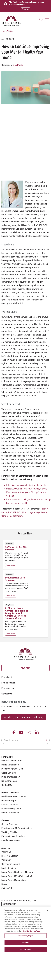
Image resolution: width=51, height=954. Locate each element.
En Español (6, 888)
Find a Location (8, 682)
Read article (25, 554)
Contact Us (6, 693)
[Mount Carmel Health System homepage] (11, 25)
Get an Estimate (8, 773)
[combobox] (25, 740)
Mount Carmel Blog (10, 812)
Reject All (25, 943)
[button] (47, 19)
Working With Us (9, 832)
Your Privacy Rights (25, 936)
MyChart (25, 667)
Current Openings (9, 824)
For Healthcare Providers (13, 836)
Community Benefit (10, 864)
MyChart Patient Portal (11, 760)
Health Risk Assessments (13, 796)
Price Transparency (10, 777)
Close (24, 9)
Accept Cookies (26, 949)
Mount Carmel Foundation (13, 880)
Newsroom (6, 884)
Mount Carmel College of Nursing (17, 872)
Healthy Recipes (9, 800)
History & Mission (9, 856)
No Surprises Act (9, 781)
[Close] (47, 910)
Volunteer (6, 860)
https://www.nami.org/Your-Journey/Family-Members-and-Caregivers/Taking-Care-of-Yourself (27, 492)
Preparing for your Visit (12, 768)
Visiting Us (6, 852)
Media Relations (8, 868)
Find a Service (7, 688)
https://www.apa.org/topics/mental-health (26, 485)
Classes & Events (9, 804)
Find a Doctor (7, 677)
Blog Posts (18, 65)
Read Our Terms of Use (31, 931)
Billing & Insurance (10, 764)
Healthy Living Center (11, 808)
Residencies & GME (10, 840)
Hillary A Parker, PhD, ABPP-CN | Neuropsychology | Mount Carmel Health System (24, 512)
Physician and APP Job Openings (16, 828)
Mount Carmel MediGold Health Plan (18, 876)
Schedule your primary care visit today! (23, 717)
